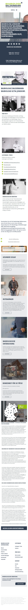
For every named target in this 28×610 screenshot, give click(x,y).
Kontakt (17, 561)
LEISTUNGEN (18, 543)
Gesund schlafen (4, 549)
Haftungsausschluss (18, 569)
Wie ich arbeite (17, 555)
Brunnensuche (3, 557)
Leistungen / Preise (18, 546)
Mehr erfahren (20, 583)
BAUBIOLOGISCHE (5, 543)
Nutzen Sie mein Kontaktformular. (13, 528)
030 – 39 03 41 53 (15, 52)
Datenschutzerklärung (19, 571)
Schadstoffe (3, 559)
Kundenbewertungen (19, 557)
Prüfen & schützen (4, 553)
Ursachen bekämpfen (5, 555)
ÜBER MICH (17, 552)
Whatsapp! (15, 61)
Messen (2, 548)
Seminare (16, 548)
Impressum (17, 567)
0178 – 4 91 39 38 (15, 54)
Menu (13, 10)
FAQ (15, 566)
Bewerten (3, 551)
